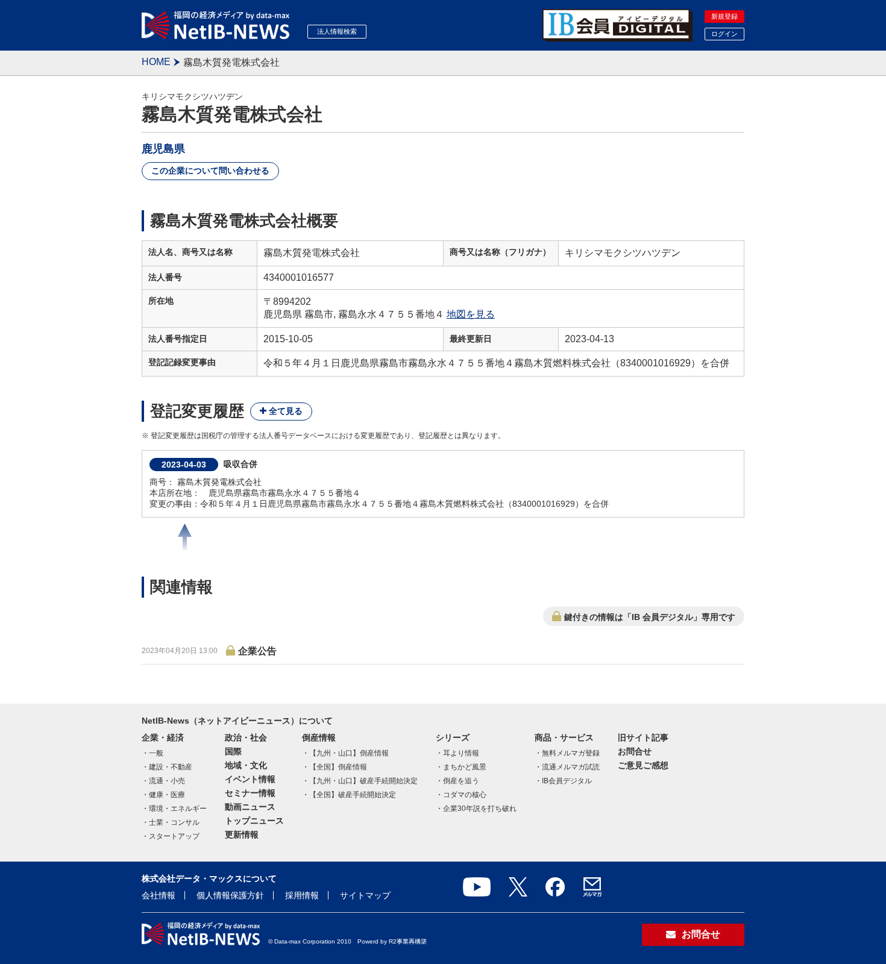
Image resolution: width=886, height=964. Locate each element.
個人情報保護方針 (230, 895)
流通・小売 (167, 781)
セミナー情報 (250, 793)
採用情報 (302, 895)
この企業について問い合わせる (210, 170)
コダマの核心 (464, 794)
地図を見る (471, 314)
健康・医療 (167, 794)
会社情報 (158, 895)
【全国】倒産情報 (338, 767)
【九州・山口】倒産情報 (349, 753)
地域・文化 (246, 765)
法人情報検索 (337, 31)
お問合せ (635, 751)
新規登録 (724, 16)
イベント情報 (250, 779)
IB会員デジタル (567, 781)
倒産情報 (319, 737)
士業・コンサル (174, 822)
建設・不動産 (170, 767)
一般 (156, 753)
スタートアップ (174, 836)
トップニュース (254, 820)
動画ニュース (250, 807)
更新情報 (242, 834)
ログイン (724, 33)
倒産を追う (461, 781)
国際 (233, 751)
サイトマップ (365, 895)
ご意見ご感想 (643, 765)
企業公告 (257, 651)
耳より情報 (461, 753)
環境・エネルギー (178, 808)
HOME (156, 62)
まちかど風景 (464, 767)
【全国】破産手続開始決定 (352, 794)
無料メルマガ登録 (571, 753)
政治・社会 (246, 737)
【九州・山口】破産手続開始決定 (363, 781)
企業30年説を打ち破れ (480, 808)
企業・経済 (163, 737)
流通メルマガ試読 (571, 767)
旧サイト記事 (643, 737)
